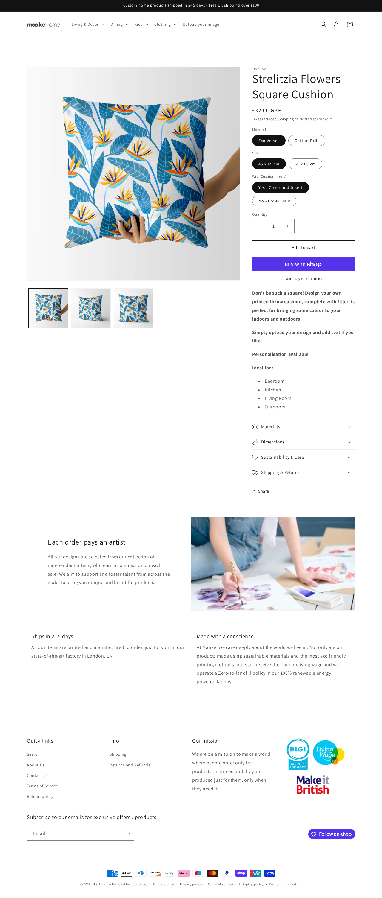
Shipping (286, 119)
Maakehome (102, 884)
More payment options (303, 278)
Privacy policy (191, 884)
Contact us (37, 775)
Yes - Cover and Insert (280, 187)
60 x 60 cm (305, 164)
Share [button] (263, 491)
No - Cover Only (274, 201)
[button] (87, 24)
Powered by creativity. (129, 884)
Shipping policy (251, 884)
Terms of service (220, 884)
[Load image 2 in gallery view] (91, 308)
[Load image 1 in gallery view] (48, 308)
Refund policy (40, 796)
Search (33, 754)
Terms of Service (42, 786)
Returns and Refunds (130, 765)
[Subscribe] (127, 834)
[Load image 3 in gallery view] (133, 308)
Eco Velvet (268, 140)
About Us (36, 765)
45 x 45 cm (269, 164)
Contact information (285, 884)
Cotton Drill (307, 140)
